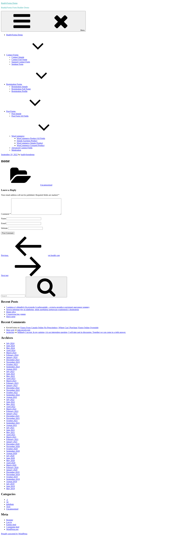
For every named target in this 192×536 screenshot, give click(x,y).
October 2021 (12, 421)
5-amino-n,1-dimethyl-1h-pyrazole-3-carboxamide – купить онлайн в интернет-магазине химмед (47, 307)
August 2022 (11, 397)
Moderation (16, 150)
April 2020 (10, 463)
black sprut (10, 316)
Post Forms (11, 111)
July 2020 (10, 456)
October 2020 (12, 449)
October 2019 (12, 477)
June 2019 (10, 486)
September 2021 (13, 423)
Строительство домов (16, 314)
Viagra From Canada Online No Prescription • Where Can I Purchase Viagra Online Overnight (59, 327)
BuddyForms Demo (9, 3)
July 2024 (10, 343)
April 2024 (10, 350)
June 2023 (10, 374)
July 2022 (10, 399)
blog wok (10, 330)
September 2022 (13, 395)
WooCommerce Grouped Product (30, 145)
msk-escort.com (23, 330)
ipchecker (10, 332)
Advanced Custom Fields (21, 148)
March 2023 (11, 381)
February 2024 (12, 355)
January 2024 (11, 357)
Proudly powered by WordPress (14, 534)
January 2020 (11, 470)
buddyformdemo (27, 154)
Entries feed (11, 525)
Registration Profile (19, 91)
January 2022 (11, 414)
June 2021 (10, 430)
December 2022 (12, 388)
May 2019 (10, 488)
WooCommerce (17, 136)
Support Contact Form (20, 62)
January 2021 (11, 442)
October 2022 (12, 392)
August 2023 (11, 369)
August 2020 (11, 453)
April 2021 (10, 435)
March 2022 (11, 409)
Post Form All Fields (19, 116)
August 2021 (11, 425)
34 (7, 502)
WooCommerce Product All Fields (31, 138)
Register (9, 520)
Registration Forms (14, 84)
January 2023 (11, 385)
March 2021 (11, 437)
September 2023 (13, 367)
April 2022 (10, 406)
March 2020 (11, 465)
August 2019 (11, 481)
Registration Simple (19, 86)
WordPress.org (12, 529)
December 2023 (12, 360)
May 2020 (10, 460)
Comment (6, 214)
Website (4, 228)
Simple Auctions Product (27, 141)
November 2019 (13, 474)
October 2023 (12, 364)
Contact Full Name (19, 59)
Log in (9, 522)
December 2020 (12, 444)
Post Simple (16, 114)
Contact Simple (17, 57)
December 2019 (12, 472)
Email (3, 223)
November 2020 (13, 446)
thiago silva (11, 312)
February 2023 (12, 383)
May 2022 (10, 404)
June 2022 (10, 402)
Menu (82, 30)
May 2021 (10, 432)
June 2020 (10, 458)
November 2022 (13, 390)
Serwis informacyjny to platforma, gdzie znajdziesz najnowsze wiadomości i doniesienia (42, 309)
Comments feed (12, 527)
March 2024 (11, 353)
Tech (8, 507)
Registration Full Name (21, 89)
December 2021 (12, 416)
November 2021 (13, 418)
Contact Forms (12, 55)
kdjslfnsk (10, 504)
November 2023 (13, 362)
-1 (7, 500)
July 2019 (10, 484)
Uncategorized (46, 185)
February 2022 (12, 411)
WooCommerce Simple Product (30, 143)
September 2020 (13, 451)
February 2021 (12, 439)
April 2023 (10, 378)
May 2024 (10, 348)
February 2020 (12, 467)
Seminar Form (17, 64)
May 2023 (10, 376)
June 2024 (10, 346)
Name (3, 218)
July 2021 (10, 428)
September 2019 (13, 479)
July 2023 (10, 371)
